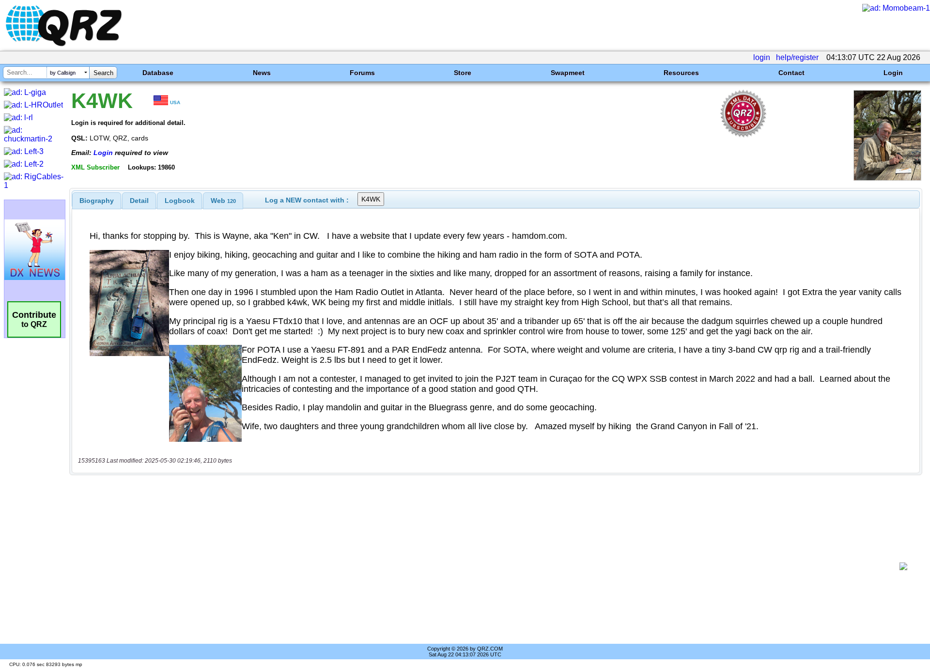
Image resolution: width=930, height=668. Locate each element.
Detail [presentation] (139, 200)
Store (462, 73)
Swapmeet (568, 73)
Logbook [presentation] (180, 200)
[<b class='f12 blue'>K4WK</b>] (887, 178)
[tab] (96, 200)
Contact (791, 73)
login (761, 57)
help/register (797, 57)
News (262, 73)
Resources (681, 73)
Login (893, 73)
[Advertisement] (484, 566)
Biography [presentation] (96, 200)
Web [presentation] (223, 200)
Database (157, 73)
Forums (362, 73)
